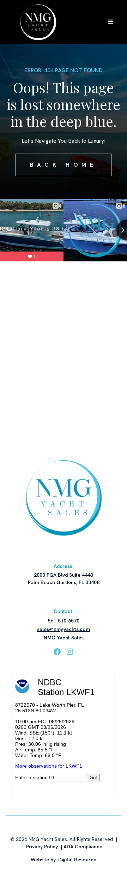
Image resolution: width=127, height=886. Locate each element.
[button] (111, 22)
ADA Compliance (83, 846)
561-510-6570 (63, 621)
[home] (36, 22)
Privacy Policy (42, 846)
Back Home (63, 164)
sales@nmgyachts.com (63, 629)
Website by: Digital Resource (63, 859)
